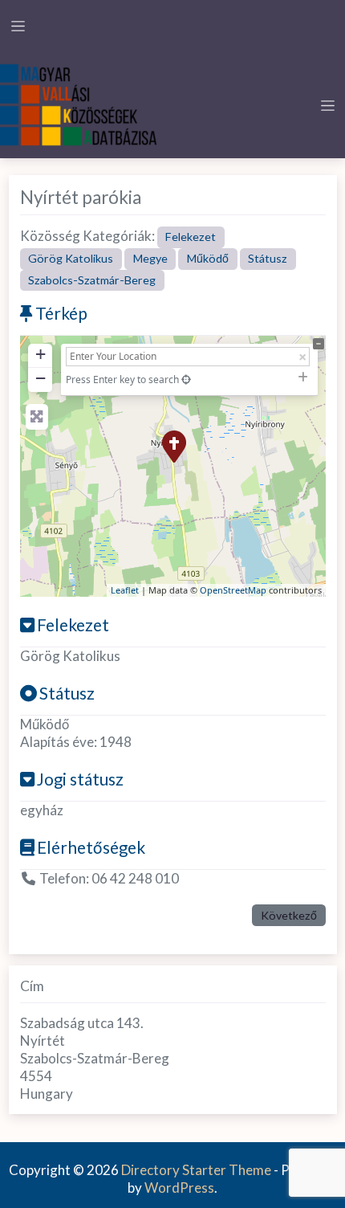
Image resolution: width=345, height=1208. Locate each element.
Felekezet (190, 236)
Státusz (267, 258)
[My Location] (186, 379)
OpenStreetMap (233, 590)
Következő (289, 915)
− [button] (40, 378)
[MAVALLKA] (80, 103)
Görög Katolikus (70, 258)
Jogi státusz (80, 779)
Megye (150, 258)
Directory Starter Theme (197, 1169)
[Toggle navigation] (17, 26)
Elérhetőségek (91, 847)
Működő (208, 258)
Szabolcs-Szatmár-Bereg (92, 280)
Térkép (61, 313)
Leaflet (125, 590)
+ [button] (40, 354)
